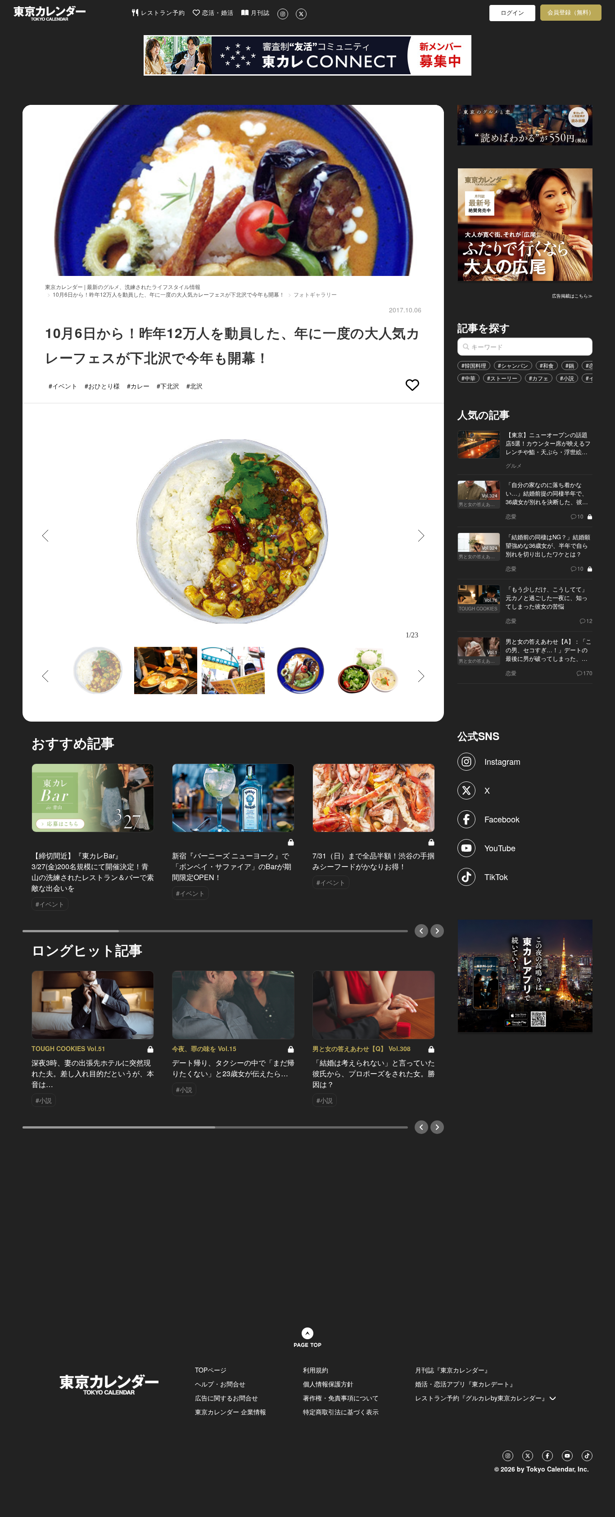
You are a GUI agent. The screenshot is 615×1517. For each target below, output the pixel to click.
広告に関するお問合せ (226, 1398)
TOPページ (210, 1370)
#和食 (547, 365)
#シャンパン (513, 365)
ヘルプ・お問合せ (220, 1384)
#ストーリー (502, 378)
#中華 (468, 378)
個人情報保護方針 (328, 1384)
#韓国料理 (473, 365)
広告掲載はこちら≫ (572, 296)
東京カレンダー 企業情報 (230, 1412)
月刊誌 (259, 12)
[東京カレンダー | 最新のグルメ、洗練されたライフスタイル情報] (72, 13)
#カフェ (538, 378)
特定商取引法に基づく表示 (341, 1412)
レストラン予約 (162, 12)
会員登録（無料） (570, 12)
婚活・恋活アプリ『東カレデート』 (465, 1384)
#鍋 (569, 365)
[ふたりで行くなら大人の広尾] (525, 223)
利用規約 (315, 1370)
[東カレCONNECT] (307, 55)
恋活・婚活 (217, 12)
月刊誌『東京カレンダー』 (453, 1370)
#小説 (567, 378)
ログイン (512, 12)
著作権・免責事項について (341, 1398)
